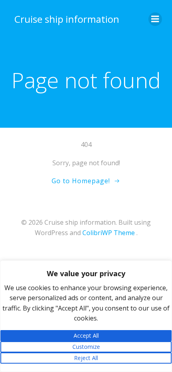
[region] (86, 316)
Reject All (86, 358)
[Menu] (155, 19)
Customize (86, 346)
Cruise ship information (66, 19)
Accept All (86, 335)
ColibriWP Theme (108, 232)
